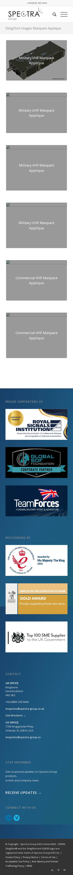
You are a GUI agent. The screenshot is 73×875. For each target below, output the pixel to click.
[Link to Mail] (64, 870)
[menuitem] (52, 14)
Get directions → (15, 715)
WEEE (29, 865)
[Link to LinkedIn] (52, 870)
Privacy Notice (30, 857)
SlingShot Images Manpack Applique (33, 28)
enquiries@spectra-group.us (23, 737)
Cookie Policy (12, 857)
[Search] (52, 14)
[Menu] (62, 14)
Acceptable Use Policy (17, 861)
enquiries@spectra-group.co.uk (24, 708)
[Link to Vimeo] (58, 870)
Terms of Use (48, 857)
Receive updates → (23, 792)
